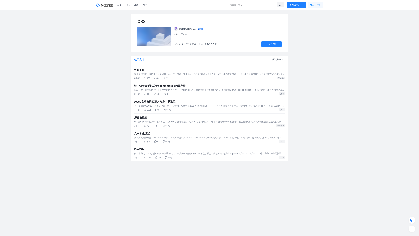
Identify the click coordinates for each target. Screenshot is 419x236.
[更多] (412, 229)
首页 (119, 4)
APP (145, 4)
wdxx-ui (139, 69)
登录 (315, 4)
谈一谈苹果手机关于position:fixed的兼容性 (160, 85)
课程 (136, 4)
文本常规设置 (142, 133)
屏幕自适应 (140, 117)
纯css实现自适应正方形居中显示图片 (156, 101)
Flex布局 (139, 149)
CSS (282, 94)
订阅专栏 (273, 44)
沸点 (128, 4)
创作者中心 (295, 4)
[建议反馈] (412, 220)
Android (280, 125)
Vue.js (281, 78)
